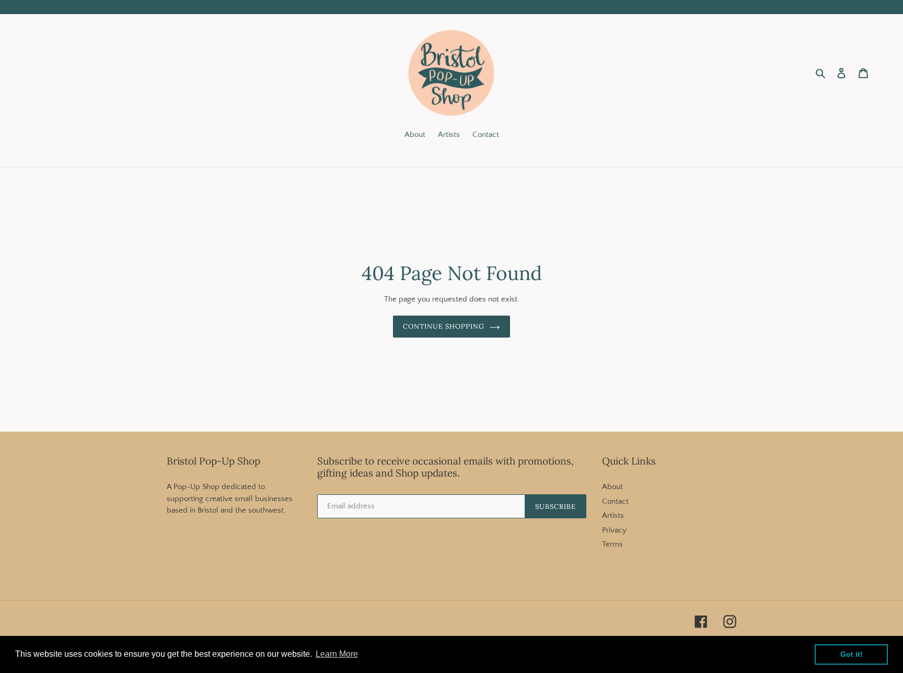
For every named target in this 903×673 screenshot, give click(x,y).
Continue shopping (444, 326)
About (612, 486)
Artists (613, 515)
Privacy (614, 530)
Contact (615, 501)
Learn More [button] (337, 653)
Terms (612, 544)
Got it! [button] (851, 654)
